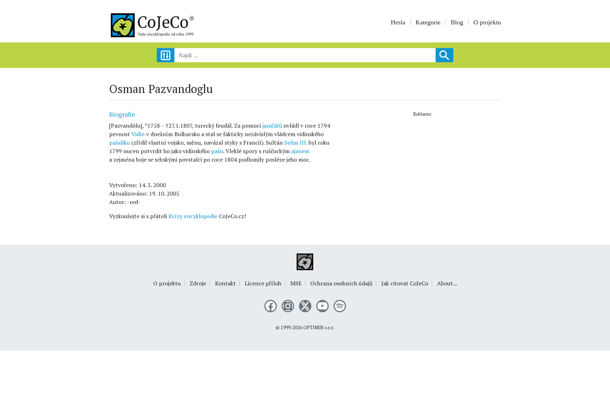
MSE (295, 283)
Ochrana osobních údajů (341, 283)
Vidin (138, 134)
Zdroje (198, 283)
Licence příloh (263, 283)
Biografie (122, 114)
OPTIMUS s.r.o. (318, 328)
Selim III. (295, 142)
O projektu (487, 22)
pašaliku (119, 142)
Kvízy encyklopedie (192, 216)
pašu (217, 151)
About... (447, 283)
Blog (457, 22)
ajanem (300, 151)
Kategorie (428, 22)
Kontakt (225, 283)
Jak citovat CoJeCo (404, 283)
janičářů (272, 125)
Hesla (398, 22)
